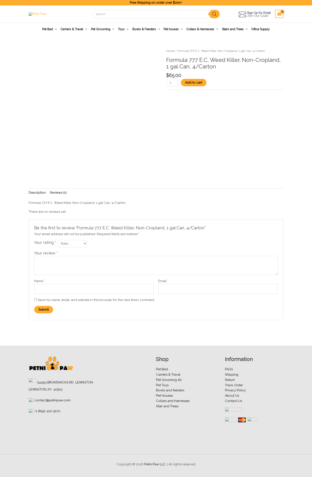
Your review (46, 253)
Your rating (45, 242)
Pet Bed (47, 29)
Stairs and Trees (233, 29)
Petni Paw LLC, (155, 464)
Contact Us (233, 401)
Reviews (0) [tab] (58, 192)
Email (163, 281)
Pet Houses (164, 396)
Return (230, 380)
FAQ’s (229, 369)
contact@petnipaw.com (52, 400)
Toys (121, 29)
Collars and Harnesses (173, 401)
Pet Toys (162, 385)
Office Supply (260, 29)
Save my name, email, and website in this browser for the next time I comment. (96, 300)
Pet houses (171, 29)
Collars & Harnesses (200, 29)
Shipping (231, 374)
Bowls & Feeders (144, 29)
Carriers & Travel (71, 29)
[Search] (214, 14)
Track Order (234, 385)
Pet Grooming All (168, 380)
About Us (232, 396)
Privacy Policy (235, 390)
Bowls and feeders (170, 390)
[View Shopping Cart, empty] (279, 14)
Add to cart (193, 82)
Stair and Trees (167, 406)
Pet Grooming (100, 29)
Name (39, 281)
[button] (55, 29)
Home (170, 51)
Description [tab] (37, 192)
